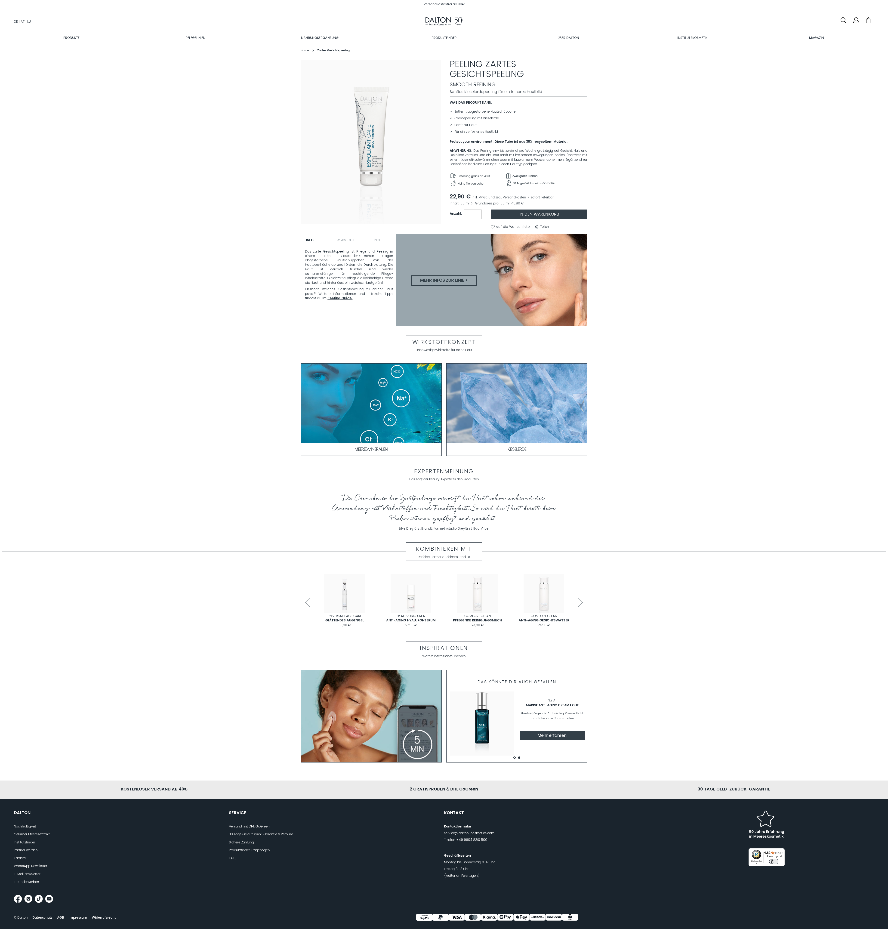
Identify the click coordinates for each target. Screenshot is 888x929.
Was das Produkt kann (470, 103)
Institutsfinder (24, 842)
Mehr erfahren (552, 735)
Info (310, 240)
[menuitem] (71, 37)
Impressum (78, 917)
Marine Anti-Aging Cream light (552, 705)
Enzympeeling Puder (411, 620)
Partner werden (26, 850)
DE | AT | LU (22, 21)
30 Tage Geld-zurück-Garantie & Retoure (261, 834)
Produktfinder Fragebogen (249, 850)
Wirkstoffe (346, 240)
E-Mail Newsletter (27, 874)
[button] (541, 226)
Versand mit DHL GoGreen (249, 826)
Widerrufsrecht (104, 917)
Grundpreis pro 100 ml (492, 203)
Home (305, 50)
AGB (60, 917)
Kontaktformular (458, 826)
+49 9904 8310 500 (471, 840)
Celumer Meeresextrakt (32, 834)
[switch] (773, 861)
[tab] (316, 239)
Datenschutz (42, 917)
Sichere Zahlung (241, 842)
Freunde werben (26, 882)
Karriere (20, 858)
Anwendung (460, 151)
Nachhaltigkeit (25, 826)
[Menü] (782, 851)
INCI (377, 240)
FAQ (232, 858)
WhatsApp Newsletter (30, 866)
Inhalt (454, 203)
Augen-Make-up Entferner (344, 620)
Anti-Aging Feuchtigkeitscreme (477, 620)
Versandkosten (514, 197)
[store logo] (444, 22)
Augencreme (544, 620)
